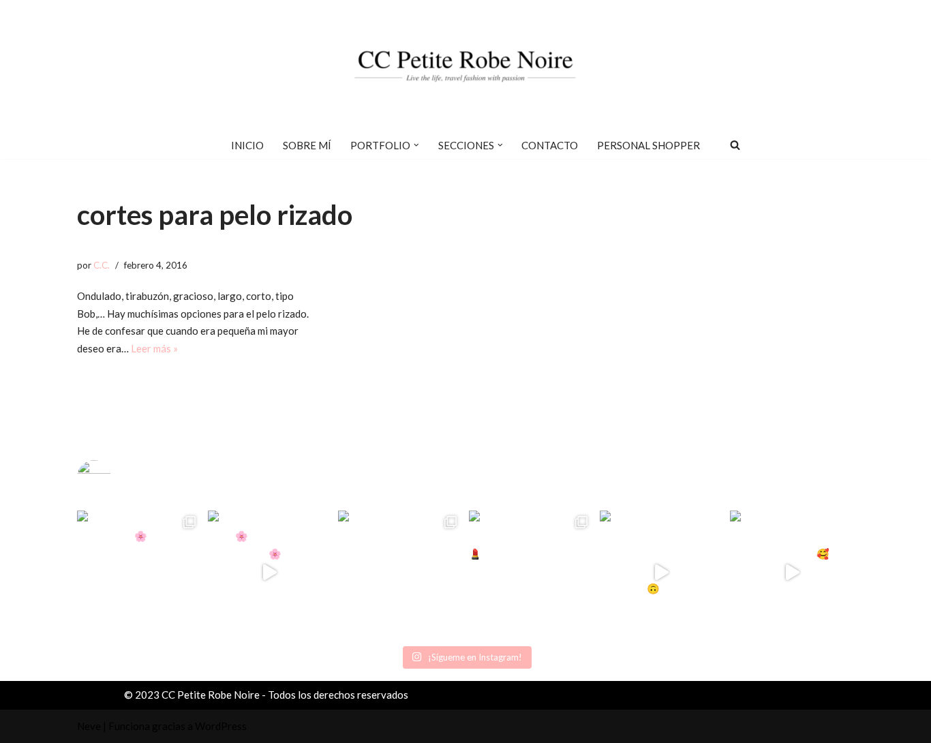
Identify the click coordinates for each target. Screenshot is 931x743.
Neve (89, 726)
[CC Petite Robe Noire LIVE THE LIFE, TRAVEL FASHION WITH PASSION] (465, 65)
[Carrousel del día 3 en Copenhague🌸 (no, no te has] (139, 573)
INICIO (247, 145)
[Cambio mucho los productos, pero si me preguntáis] (662, 573)
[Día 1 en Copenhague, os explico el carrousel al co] (400, 573)
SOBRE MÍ (307, 145)
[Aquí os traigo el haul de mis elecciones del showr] (792, 573)
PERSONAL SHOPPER (648, 145)
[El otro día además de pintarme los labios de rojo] (531, 573)
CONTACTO (549, 145)
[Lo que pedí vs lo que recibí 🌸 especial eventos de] (270, 573)
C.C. (101, 265)
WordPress (221, 726)
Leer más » (154, 348)
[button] (416, 145)
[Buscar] (735, 145)
